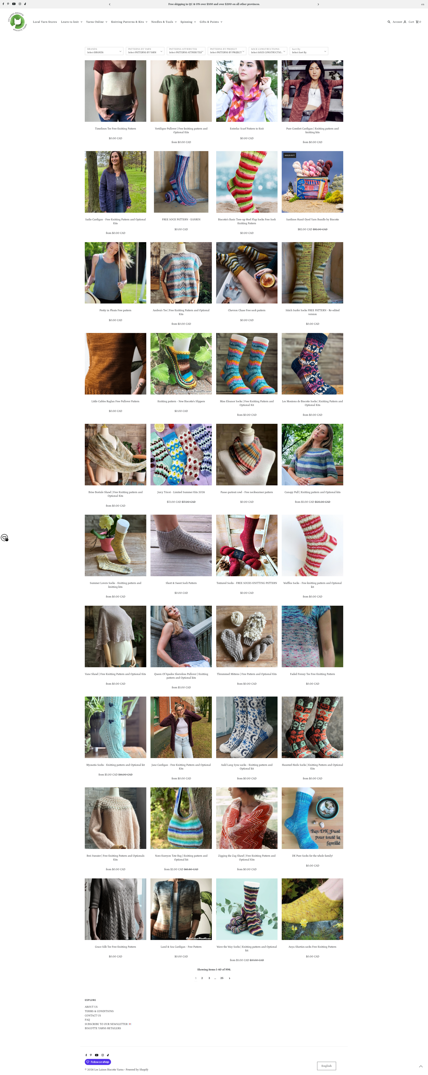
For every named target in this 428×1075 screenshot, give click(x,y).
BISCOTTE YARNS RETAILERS (103, 1028)
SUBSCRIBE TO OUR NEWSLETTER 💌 (108, 1024)
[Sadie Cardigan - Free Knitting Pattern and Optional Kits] (115, 182)
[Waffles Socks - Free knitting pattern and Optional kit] (312, 545)
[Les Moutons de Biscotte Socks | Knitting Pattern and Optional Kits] (312, 364)
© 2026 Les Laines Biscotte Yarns (104, 1069)
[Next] (318, 4)
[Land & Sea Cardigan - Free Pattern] (181, 909)
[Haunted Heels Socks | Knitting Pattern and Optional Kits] (312, 727)
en (422, 4)
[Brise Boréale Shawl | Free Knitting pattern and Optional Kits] (115, 454)
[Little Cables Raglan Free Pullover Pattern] (115, 364)
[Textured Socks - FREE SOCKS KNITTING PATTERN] (247, 545)
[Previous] (109, 4)
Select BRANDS (95, 52)
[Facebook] (3, 4)
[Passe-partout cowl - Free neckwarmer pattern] (247, 454)
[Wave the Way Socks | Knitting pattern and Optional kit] (247, 909)
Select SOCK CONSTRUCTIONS (267, 52)
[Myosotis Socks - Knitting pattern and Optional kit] (115, 727)
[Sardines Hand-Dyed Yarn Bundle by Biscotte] (312, 182)
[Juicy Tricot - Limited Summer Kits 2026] (181, 454)
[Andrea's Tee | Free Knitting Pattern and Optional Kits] (181, 273)
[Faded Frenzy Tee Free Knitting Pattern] (312, 636)
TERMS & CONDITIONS (99, 1011)
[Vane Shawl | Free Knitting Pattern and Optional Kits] (115, 636)
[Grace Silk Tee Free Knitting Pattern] (115, 909)
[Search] (389, 22)
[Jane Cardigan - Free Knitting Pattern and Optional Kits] (181, 727)
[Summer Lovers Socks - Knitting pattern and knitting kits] (115, 545)
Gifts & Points (209, 22)
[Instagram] (19, 4)
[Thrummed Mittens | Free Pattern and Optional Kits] (247, 636)
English (327, 1065)
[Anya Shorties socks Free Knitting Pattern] (312, 909)
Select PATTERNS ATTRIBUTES (185, 52)
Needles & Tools (162, 22)
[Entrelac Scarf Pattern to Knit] (247, 91)
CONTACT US (93, 1015)
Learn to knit (70, 22)
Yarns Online (95, 22)
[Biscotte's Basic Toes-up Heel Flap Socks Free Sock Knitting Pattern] (247, 182)
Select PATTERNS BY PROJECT (226, 52)
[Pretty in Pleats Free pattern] (115, 273)
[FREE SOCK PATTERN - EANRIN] (181, 182)
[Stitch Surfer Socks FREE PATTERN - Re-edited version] (312, 273)
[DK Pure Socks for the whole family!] (312, 818)
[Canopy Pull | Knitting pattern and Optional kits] (312, 454)
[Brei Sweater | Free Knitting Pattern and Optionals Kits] (115, 818)
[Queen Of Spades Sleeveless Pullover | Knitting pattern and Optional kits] (181, 636)
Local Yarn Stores (45, 22)
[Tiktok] (24, 4)
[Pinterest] (7, 4)
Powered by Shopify (137, 1069)
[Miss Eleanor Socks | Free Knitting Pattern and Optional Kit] (247, 364)
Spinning (186, 22)
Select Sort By (299, 52)
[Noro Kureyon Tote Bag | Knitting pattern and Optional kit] (181, 818)
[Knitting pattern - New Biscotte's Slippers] (181, 364)
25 (221, 978)
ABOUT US (91, 1006)
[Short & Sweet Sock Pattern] (181, 545)
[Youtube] (13, 4)
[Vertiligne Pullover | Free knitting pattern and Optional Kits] (181, 91)
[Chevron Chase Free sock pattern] (247, 273)
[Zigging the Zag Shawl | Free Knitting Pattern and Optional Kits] (247, 818)
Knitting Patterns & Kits (127, 22)
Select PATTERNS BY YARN (142, 52)
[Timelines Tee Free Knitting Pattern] (115, 91)
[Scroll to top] (421, 1066)
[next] (229, 978)
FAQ (87, 1019)
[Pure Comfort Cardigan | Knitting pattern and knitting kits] (312, 91)
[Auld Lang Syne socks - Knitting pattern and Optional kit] (247, 727)
